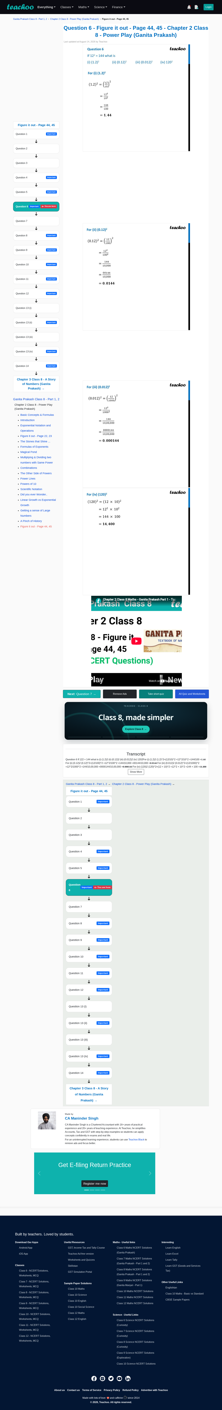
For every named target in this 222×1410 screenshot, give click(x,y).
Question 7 (21, 221)
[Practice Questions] (196, 7)
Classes (65, 7)
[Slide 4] (103, 1190)
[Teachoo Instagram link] (103, 1378)
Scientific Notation (31, 489)
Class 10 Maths (76, 1289)
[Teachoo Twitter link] (111, 1378)
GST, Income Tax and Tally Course (86, 1247)
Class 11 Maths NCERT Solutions (135, 1297)
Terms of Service (91, 1390)
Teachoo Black (136, 1139)
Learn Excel (172, 1253)
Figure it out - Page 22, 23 (36, 436)
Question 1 (36, 134)
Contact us (73, 1390)
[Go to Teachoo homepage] (20, 7)
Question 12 (36, 293)
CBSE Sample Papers (178, 1299)
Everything (45, 7)
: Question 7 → (82, 694)
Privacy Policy (112, 1390)
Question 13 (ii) (36, 322)
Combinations (28, 467)
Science (99, 7)
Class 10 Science (77, 1295)
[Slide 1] (86, 1190)
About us (59, 1390)
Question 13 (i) (23, 308)
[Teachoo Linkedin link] (128, 1378)
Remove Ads (120, 694)
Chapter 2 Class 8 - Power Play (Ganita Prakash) (74, 19)
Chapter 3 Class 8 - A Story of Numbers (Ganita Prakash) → (36, 384)
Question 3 (21, 163)
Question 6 (36, 206)
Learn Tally (171, 1260)
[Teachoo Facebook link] (94, 1378)
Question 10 (36, 264)
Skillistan (73, 1266)
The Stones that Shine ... (35, 441)
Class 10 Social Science (81, 1307)
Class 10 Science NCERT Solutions (136, 1363)
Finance (117, 7)
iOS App (23, 1253)
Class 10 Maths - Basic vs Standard (185, 1293)
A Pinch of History (31, 521)
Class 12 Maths (76, 1313)
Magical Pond (28, 452)
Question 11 (36, 279)
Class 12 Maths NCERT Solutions (135, 1303)
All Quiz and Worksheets (192, 694)
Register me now (94, 1183)
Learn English (173, 1247)
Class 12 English (77, 1319)
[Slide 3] (97, 1190)
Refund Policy (130, 1390)
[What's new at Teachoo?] (189, 7)
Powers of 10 (28, 483)
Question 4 (36, 177)
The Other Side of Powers (36, 473)
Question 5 (36, 192)
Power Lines (27, 478)
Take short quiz (156, 694)
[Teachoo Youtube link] (120, 1378)
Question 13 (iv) (36, 351)
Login (209, 7)
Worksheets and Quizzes (81, 1260)
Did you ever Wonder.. (33, 494)
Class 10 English (77, 1301)
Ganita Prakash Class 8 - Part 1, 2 (30, 19)
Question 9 (36, 250)
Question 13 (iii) (24, 337)
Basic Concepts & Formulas (37, 414)
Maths (82, 7)
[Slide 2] (92, 1190)
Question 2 (21, 148)
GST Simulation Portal (80, 1272)
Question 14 (36, 366)
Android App (25, 1247)
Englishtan (171, 1287)
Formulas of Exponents (34, 446)
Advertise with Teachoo (154, 1390)
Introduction (27, 420)
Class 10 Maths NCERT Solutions (135, 1291)
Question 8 (36, 235)
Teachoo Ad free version (81, 1253)
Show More (136, 772)
